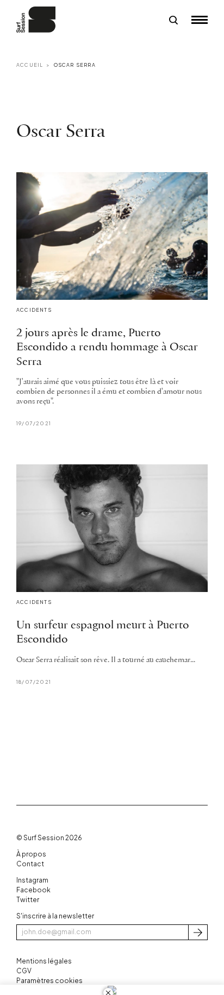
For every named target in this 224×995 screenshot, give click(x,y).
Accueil (29, 65)
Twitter (27, 900)
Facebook (33, 890)
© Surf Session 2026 (49, 838)
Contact (30, 864)
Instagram (32, 880)
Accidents (34, 310)
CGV (24, 971)
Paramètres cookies (49, 981)
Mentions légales (44, 961)
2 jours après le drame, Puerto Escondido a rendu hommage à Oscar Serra (107, 348)
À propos (31, 854)
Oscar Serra (75, 65)
